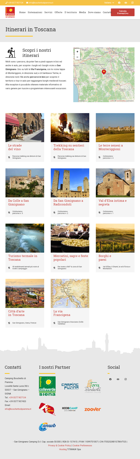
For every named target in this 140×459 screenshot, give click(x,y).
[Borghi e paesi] (115, 238)
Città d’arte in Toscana (16, 313)
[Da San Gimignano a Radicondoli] (70, 182)
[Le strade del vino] (24, 127)
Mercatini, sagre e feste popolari (70, 258)
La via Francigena (61, 313)
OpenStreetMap (121, 101)
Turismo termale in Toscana (22, 258)
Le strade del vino (15, 147)
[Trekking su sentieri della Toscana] (70, 127)
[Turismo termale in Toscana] (24, 238)
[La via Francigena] (70, 293)
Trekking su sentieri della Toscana (68, 147)
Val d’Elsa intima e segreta (113, 202)
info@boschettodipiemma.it (18, 409)
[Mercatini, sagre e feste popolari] (70, 238)
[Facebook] (119, 3)
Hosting (63, 449)
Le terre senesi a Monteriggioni (111, 147)
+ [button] (77, 51)
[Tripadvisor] (126, 3)
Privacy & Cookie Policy (59, 445)
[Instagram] (132, 3)
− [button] (77, 57)
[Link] (10, 12)
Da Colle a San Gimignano (18, 202)
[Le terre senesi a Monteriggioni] (115, 127)
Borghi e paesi (105, 258)
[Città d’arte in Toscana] (24, 293)
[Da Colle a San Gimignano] (24, 182)
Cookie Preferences (82, 445)
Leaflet (112, 101)
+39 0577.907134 (17, 397)
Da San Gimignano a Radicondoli (68, 202)
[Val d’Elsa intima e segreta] (115, 182)
